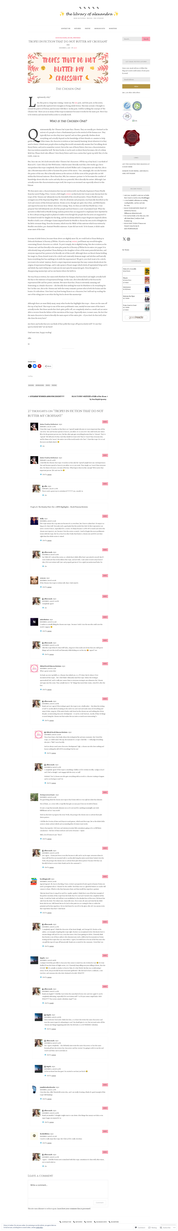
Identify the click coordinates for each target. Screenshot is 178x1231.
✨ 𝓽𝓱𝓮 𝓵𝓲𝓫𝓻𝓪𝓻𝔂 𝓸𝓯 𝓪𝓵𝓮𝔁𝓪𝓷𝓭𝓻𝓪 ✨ (89, 14)
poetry (87, 28)
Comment (100, 1203)
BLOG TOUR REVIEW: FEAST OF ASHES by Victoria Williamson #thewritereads (135, 210)
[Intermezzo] (147, 293)
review (68, 194)
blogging (31, 385)
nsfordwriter (44, 619)
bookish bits (99, 28)
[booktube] (98, 7)
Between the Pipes (129, 296)
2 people (51, 1003)
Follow (136, 86)
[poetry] (89, 7)
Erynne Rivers (127, 280)
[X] (124, 239)
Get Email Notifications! (136, 62)
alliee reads (48, 552)
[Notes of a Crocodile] (147, 275)
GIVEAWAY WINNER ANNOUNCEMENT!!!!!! (47, 396)
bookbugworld (45, 879)
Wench (125, 278)
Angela (42, 958)
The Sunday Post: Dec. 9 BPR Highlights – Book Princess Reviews (63, 507)
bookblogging (40, 385)
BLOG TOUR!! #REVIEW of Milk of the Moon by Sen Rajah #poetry (89, 398)
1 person (49, 474)
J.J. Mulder (126, 298)
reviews (77, 28)
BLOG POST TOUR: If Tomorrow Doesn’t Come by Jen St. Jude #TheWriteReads (135, 225)
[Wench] (147, 283)
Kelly (42, 519)
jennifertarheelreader (47, 1087)
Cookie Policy (39, 1227)
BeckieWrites (45, 1134)
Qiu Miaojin (127, 271)
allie (75, 48)
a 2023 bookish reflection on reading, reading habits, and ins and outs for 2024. (136, 202)
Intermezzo (127, 287)
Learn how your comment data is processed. (74, 1208)
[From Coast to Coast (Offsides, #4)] (147, 311)
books (70, 38)
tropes (48, 385)
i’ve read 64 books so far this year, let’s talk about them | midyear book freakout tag (136, 218)
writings (76, 38)
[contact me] (80, 7)
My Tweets (125, 250)
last (76, 103)
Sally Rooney (127, 289)
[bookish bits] (93, 7)
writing (54, 385)
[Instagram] (128, 239)
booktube (113, 28)
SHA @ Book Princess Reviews (50, 666)
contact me (65, 28)
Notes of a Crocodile (129, 269)
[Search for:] (136, 39)
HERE (130, 167)
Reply (105, 422)
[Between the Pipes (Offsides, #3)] (147, 302)
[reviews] (85, 7)
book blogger (61, 38)
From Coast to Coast (129, 305)
